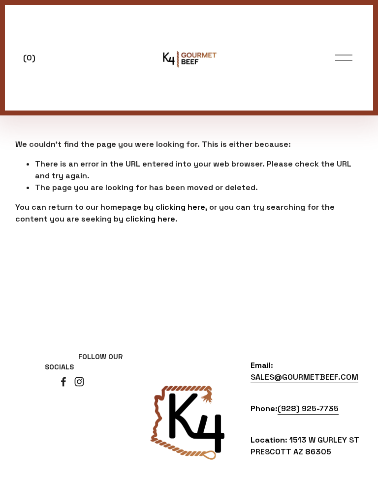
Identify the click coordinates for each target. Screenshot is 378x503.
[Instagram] (79, 382)
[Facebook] (63, 382)
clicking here (180, 207)
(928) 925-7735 (308, 408)
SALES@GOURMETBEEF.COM (304, 377)
